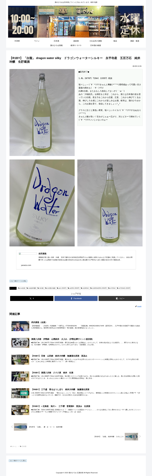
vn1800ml (86, 288)
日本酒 (14, 288)
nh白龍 (41, 288)
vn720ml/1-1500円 (124, 288)
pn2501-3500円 (74, 288)
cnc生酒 (22, 288)
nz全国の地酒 (51, 288)
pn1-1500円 (62, 288)
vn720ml (112, 288)
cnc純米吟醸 (32, 288)
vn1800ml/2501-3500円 (99, 288)
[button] (120, 298)
